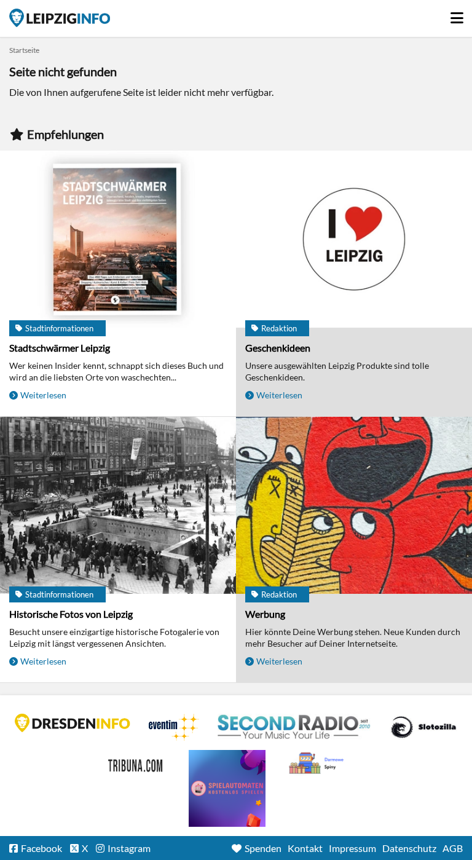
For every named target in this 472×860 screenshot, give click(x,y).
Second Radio (294, 727)
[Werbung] (354, 506)
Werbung (265, 614)
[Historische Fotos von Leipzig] (118, 506)
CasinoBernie (136, 763)
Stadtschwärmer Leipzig (59, 347)
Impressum (352, 848)
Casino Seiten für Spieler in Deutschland (423, 727)
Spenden (263, 848)
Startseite (59, 18)
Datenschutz (409, 848)
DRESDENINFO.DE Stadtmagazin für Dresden (72, 723)
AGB (452, 848)
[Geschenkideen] (354, 240)
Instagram (129, 848)
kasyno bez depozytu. (318, 763)
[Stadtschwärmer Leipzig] (118, 240)
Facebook (41, 848)
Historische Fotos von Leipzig (71, 614)
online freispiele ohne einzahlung (227, 788)
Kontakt (305, 848)
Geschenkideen (277, 347)
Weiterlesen (43, 395)
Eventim (174, 727)
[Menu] (456, 15)
